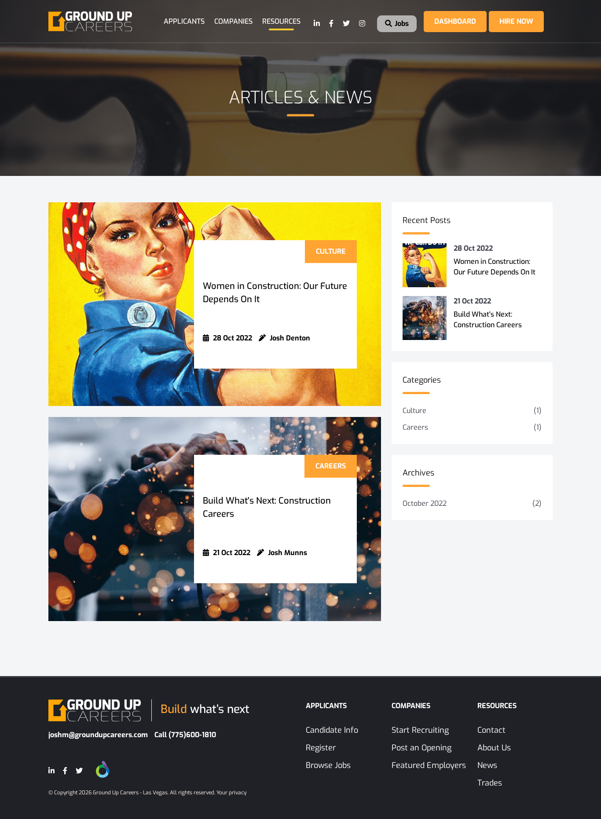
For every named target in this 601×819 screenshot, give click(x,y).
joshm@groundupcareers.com (98, 734)
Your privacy (231, 792)
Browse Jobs (328, 765)
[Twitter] (347, 23)
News (487, 765)
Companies (233, 21)
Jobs (401, 23)
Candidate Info (332, 730)
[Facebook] (331, 23)
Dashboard (455, 21)
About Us (494, 747)
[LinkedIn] (317, 23)
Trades (489, 783)
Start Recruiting (420, 730)
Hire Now (516, 21)
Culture (414, 410)
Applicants (184, 21)
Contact (491, 730)
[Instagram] (362, 23)
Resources (281, 21)
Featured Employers (429, 765)
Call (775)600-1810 (185, 734)
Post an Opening (421, 747)
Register (321, 747)
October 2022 (425, 503)
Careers (415, 427)
